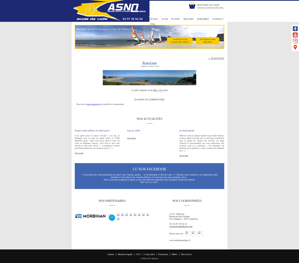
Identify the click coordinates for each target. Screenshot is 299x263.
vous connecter (92, 104)
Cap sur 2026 (133, 130)
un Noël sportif (186, 130)
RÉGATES (188, 19)
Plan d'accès (186, 254)
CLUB (164, 19)
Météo (174, 254)
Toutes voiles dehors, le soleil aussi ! (92, 130)
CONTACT (217, 19)
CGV (138, 254)
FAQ (152, 24)
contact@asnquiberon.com (180, 226)
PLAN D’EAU (216, 58)
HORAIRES (203, 19)
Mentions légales (125, 254)
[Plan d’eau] (149, 85)
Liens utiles (150, 254)
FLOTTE (175, 19)
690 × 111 (157, 90)
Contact (110, 254)
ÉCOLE (154, 19)
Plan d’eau (149, 62)
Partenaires (163, 254)
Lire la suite (79, 153)
